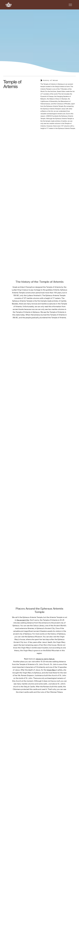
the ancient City (23, 620)
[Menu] (70, 5)
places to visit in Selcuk (45, 659)
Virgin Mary (51, 670)
